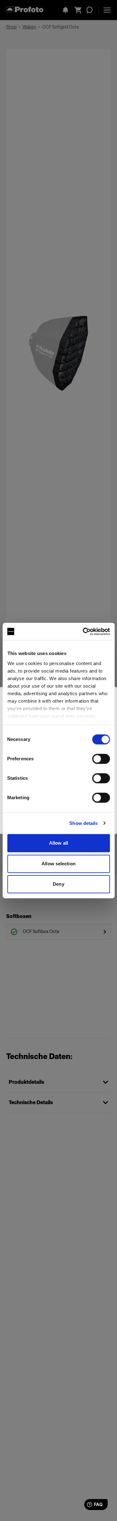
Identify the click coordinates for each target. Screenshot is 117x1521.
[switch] (101, 759)
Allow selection (58, 863)
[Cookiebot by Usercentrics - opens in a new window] (83, 631)
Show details (83, 823)
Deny (58, 884)
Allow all (58, 843)
